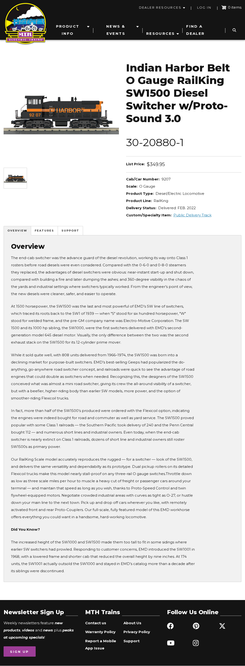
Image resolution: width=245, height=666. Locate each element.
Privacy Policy (136, 632)
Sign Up (19, 652)
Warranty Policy (100, 632)
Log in (204, 7)
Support (70, 230)
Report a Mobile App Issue (100, 644)
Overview (17, 230)
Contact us (95, 623)
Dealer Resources (160, 7)
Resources (160, 33)
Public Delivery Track (192, 215)
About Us (132, 623)
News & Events (115, 30)
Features (44, 230)
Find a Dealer (195, 30)
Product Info (67, 30)
